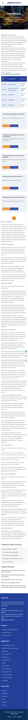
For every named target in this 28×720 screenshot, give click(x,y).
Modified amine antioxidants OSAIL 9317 (13, 176)
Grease (4, 663)
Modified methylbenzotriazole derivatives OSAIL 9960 (13, 156)
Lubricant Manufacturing (8, 645)
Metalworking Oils (6, 672)
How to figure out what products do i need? (12, 558)
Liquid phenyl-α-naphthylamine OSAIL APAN (14, 114)
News (3, 699)
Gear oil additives (6, 654)
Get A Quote (14, 125)
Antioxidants (14, 21)
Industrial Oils (5, 666)
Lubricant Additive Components (14, 19)
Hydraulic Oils (5, 657)
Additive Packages (6, 632)
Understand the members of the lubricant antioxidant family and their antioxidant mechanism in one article (13, 586)
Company (4, 702)
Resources (4, 696)
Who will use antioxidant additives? (10, 555)
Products (18, 17)
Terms (14, 717)
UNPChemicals (14, 714)
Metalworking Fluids (7, 669)
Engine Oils (5, 651)
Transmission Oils (6, 677)
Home (10, 17)
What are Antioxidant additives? (9, 549)
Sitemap (19, 717)
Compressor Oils (6, 660)
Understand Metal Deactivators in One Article (11, 579)
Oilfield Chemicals (6, 635)
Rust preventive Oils (7, 675)
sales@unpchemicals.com (7, 620)
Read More (6, 125)
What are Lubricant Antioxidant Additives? (11, 583)
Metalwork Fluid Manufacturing (10, 648)
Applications (5, 693)
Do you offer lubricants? (8, 562)
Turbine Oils (5, 680)
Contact (4, 705)
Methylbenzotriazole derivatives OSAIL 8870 (14, 198)
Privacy (9, 717)
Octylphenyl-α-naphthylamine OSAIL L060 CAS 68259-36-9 (13, 135)
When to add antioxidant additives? (10, 552)
